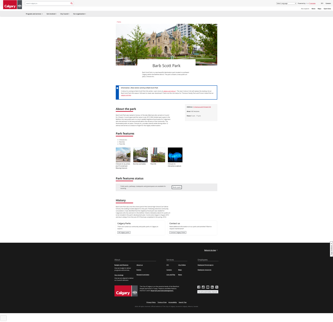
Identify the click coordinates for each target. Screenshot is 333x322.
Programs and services (34, 14)
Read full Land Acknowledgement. (162, 291)
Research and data (143, 275)
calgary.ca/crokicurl (169, 91)
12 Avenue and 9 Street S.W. (202, 107)
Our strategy (118, 275)
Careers (328, 3)
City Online (182, 265)
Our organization (79, 14)
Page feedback (331, 250)
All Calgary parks (123, 232)
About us (140, 265)
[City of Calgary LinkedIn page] (212, 287)
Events (139, 270)
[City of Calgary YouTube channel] (208, 287)
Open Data (327, 9)
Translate (312, 3)
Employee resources (204, 270)
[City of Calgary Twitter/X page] (217, 287)
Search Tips (183, 302)
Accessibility (172, 302)
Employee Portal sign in (205, 265)
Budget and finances (121, 265)
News (313, 9)
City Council (64, 14)
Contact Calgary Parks (177, 232)
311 (322, 3)
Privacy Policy (151, 302)
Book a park (177, 187)
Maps (319, 9)
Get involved (51, 14)
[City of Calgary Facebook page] (198, 287)
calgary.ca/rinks (126, 95)
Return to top (210, 250)
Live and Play (170, 275)
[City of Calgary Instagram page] (203, 287)
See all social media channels (207, 292)
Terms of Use (162, 302)
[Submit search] (71, 3)
